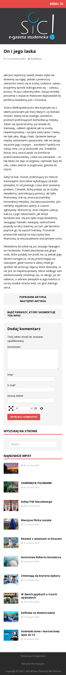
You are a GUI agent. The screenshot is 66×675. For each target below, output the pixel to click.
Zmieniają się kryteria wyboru (40, 575)
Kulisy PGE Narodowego (36, 501)
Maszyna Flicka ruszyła (36, 520)
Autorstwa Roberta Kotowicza (41, 557)
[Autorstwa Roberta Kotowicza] (11, 564)
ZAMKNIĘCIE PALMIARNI (36, 483)
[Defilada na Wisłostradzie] (11, 620)
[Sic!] (33, 26)
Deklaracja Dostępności (33, 656)
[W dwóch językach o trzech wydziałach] (11, 601)
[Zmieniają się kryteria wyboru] (11, 583)
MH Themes (55, 671)
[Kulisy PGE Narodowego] (11, 509)
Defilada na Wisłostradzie (38, 612)
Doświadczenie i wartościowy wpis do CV (40, 633)
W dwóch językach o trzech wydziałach (39, 595)
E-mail (11, 385)
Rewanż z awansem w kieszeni (41, 538)
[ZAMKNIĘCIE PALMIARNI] (11, 490)
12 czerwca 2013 (16, 58)
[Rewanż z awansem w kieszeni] (11, 546)
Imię (9, 374)
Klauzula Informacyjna (33, 663)
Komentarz (14, 347)
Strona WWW (15, 396)
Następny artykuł (33, 301)
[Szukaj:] (33, 444)
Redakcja (36, 58)
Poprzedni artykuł (33, 297)
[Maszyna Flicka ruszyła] (11, 527)
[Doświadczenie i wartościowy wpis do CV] (11, 638)
